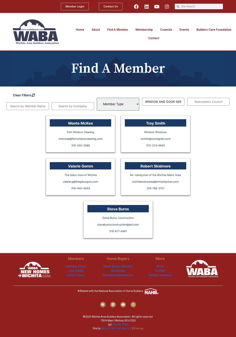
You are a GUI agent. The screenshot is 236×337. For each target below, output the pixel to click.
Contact (153, 38)
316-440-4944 (80, 188)
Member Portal (76, 266)
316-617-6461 (118, 231)
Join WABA (76, 270)
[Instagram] (166, 6)
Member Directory (160, 275)
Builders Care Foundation (214, 29)
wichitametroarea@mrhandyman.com (155, 181)
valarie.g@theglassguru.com (80, 181)
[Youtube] (156, 6)
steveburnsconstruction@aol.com (118, 224)
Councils (166, 29)
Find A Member (117, 29)
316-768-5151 (155, 188)
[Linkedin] (146, 6)
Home (80, 29)
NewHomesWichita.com (118, 275)
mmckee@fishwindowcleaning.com (81, 138)
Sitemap (138, 328)
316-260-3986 (80, 145)
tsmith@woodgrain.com (156, 138)
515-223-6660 (155, 145)
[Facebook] (136, 6)
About (96, 29)
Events (184, 29)
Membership (144, 29)
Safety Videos (76, 275)
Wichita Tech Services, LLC (116, 328)
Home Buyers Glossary (118, 266)
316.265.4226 (120, 324)
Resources (118, 270)
